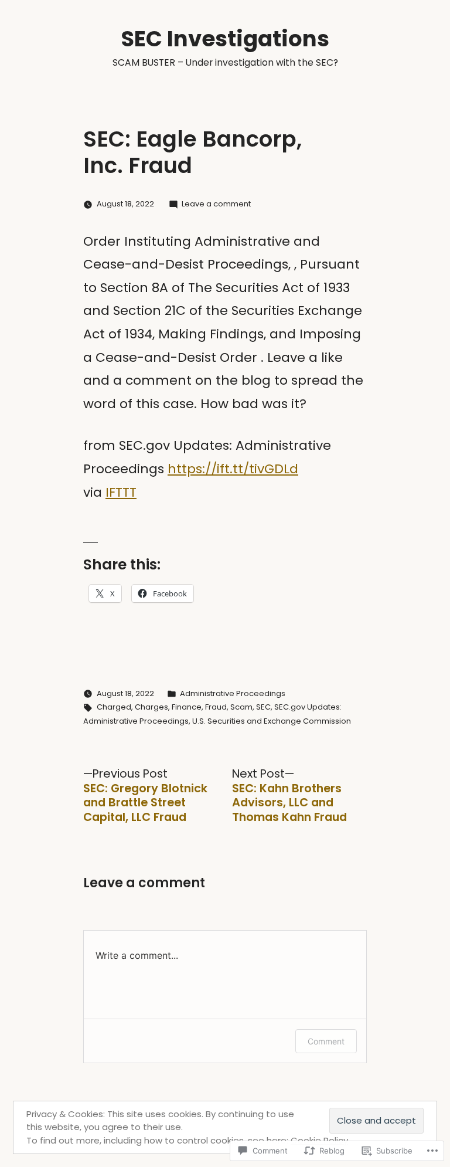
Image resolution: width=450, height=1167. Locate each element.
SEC (263, 707)
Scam (241, 707)
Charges (151, 707)
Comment (326, 1041)
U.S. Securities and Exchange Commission (271, 721)
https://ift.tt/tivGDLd (233, 469)
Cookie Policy (319, 1140)
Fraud (216, 707)
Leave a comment (216, 203)
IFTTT (121, 492)
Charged (114, 707)
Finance (187, 707)
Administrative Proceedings (232, 693)
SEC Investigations (225, 38)
